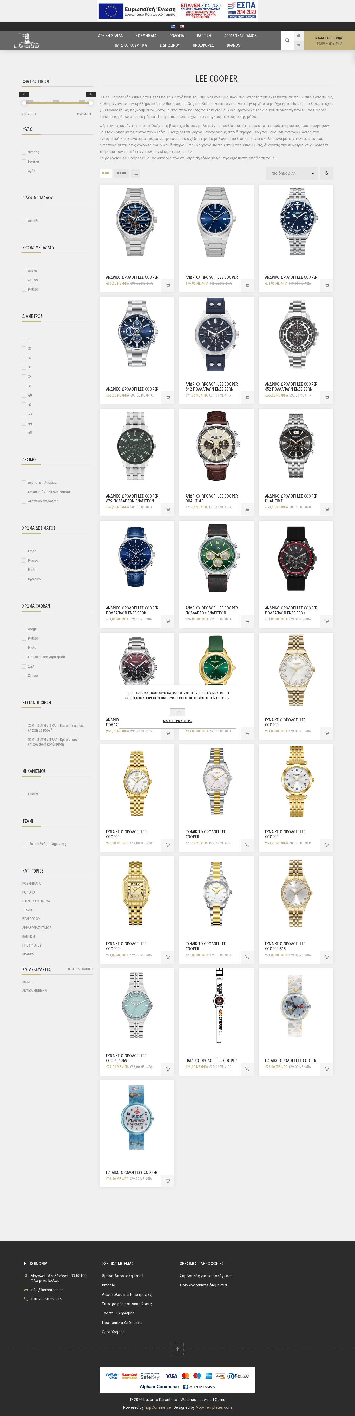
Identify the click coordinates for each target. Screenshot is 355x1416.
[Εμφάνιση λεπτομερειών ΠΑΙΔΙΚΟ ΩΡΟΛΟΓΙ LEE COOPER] (216, 1005)
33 (30, 367)
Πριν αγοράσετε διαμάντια (203, 1285)
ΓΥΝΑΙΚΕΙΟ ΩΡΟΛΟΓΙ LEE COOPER (285, 722)
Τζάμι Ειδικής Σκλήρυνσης (47, 844)
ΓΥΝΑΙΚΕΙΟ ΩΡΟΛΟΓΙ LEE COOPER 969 (126, 1058)
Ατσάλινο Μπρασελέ (43, 501)
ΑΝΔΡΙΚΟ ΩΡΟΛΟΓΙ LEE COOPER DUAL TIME (212, 498)
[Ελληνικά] (173, 26)
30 (30, 348)
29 (29, 339)
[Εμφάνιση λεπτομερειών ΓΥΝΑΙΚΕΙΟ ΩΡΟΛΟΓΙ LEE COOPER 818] (296, 893)
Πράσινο (34, 579)
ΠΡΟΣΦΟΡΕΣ (31, 945)
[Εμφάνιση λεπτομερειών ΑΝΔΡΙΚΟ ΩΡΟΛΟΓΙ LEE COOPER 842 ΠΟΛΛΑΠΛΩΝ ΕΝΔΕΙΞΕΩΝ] (216, 334)
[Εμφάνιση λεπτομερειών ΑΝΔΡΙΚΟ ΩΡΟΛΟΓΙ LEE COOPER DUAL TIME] (216, 446)
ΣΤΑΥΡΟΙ (28, 910)
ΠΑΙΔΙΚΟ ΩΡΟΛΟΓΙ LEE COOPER (211, 1060)
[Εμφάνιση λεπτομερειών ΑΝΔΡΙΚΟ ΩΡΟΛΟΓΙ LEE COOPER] (137, 222)
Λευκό (32, 270)
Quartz (33, 794)
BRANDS (28, 954)
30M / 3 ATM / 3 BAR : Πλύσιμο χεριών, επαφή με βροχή (56, 728)
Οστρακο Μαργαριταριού (46, 657)
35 (30, 386)
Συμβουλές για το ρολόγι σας (206, 1275)
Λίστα (135, 173)
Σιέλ (31, 666)
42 (30, 404)
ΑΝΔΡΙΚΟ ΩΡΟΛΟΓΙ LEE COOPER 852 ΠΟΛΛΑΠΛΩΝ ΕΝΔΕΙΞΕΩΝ (291, 386)
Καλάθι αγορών (328, 41)
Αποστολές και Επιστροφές (127, 1294)
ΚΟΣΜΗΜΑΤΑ (31, 883)
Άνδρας (33, 152)
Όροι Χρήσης (113, 1332)
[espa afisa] (177, 20)
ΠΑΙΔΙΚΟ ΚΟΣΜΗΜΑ (36, 901)
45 (30, 432)
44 (30, 423)
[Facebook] (178, 1349)
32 (29, 357)
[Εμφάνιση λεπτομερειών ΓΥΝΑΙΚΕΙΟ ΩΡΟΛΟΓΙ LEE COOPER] (216, 670)
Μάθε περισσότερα (177, 721)
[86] (91, 103)
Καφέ (32, 551)
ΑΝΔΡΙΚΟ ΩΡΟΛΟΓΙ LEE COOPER (132, 277)
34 (30, 376)
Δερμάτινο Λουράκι (42, 482)
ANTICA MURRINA (34, 990)
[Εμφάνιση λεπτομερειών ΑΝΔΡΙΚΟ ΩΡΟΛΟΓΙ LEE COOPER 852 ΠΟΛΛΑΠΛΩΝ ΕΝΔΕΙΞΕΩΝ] (296, 334)
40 (30, 395)
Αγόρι (32, 171)
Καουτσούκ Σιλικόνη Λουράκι (49, 491)
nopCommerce (158, 1407)
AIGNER (27, 981)
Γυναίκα (33, 161)
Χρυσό (33, 280)
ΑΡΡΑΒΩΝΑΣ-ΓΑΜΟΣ (36, 927)
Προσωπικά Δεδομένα (122, 1322)
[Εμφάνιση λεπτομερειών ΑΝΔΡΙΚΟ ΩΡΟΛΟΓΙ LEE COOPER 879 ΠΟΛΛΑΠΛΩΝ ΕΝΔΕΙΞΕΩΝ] (137, 446)
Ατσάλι (33, 220)
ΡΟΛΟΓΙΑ (28, 892)
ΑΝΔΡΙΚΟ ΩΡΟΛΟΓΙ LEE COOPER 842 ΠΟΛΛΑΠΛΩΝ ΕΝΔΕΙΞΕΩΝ (212, 386)
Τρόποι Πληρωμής (118, 1313)
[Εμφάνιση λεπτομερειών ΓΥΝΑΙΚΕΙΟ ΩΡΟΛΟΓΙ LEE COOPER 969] (137, 1005)
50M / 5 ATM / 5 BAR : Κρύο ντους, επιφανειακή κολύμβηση (53, 742)
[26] (24, 103)
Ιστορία (108, 1285)
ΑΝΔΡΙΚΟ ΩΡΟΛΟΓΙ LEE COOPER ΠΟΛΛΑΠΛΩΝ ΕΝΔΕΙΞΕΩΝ (132, 610)
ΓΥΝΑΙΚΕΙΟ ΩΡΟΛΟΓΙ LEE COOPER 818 (285, 946)
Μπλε (32, 569)
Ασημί (32, 629)
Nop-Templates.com (214, 1407)
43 (30, 414)
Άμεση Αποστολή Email (122, 1275)
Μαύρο (33, 289)
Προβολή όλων (79, 969)
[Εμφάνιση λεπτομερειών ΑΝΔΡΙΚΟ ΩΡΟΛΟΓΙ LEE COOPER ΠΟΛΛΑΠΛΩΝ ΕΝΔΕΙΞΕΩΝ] (137, 558)
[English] (182, 26)
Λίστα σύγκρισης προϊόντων (326, 173)
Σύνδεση (303, 35)
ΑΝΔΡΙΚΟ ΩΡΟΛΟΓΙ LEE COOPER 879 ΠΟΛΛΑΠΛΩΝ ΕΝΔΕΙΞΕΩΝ (132, 498)
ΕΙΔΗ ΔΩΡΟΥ (31, 918)
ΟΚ (178, 712)
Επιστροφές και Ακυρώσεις (127, 1303)
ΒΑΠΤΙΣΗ (28, 936)
